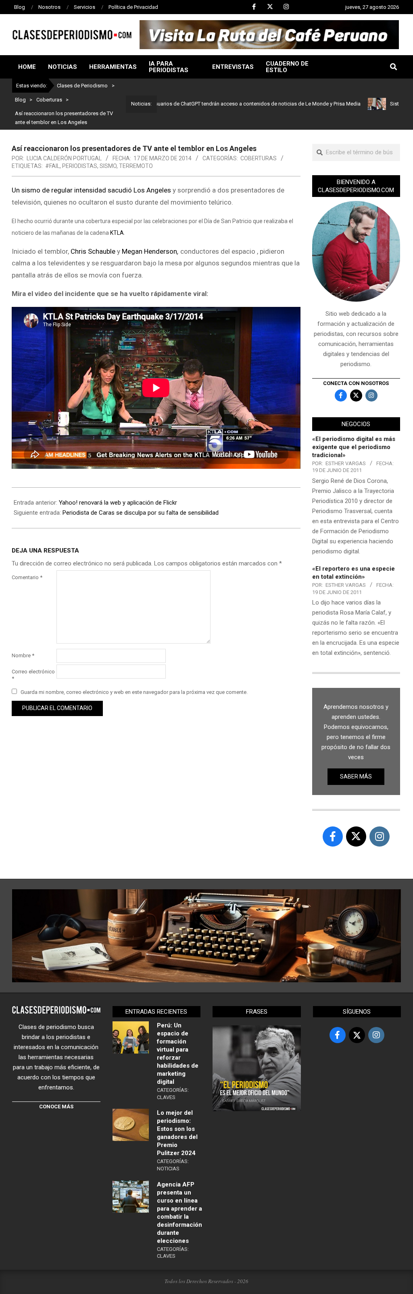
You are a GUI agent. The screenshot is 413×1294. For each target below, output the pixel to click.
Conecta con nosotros (356, 383)
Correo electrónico (33, 675)
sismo (108, 166)
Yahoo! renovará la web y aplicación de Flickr (118, 502)
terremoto (136, 166)
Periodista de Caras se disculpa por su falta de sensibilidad (141, 512)
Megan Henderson (149, 251)
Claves (166, 1097)
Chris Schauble (93, 251)
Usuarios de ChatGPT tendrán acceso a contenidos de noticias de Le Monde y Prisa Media (226, 104)
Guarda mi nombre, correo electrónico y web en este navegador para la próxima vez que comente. (134, 692)
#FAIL (52, 166)
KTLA (117, 233)
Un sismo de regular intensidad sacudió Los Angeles (91, 190)
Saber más (356, 776)
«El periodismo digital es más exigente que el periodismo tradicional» (353, 447)
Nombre (23, 655)
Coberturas (258, 158)
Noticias (168, 1169)
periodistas (79, 166)
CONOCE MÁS (56, 1107)
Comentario (27, 577)
